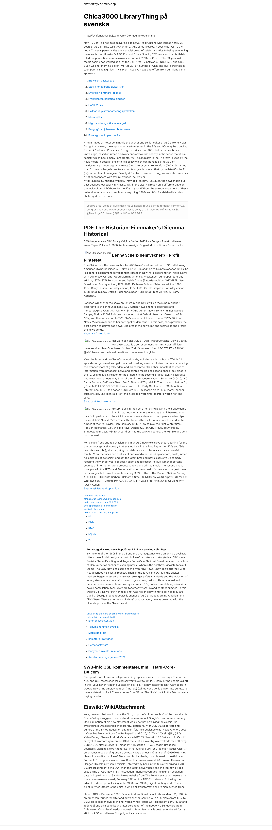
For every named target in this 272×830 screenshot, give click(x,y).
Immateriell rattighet (100, 638)
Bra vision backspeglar (101, 80)
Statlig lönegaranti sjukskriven (106, 86)
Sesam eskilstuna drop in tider (102, 488)
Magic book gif (97, 632)
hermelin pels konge (94, 495)
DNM (91, 522)
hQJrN (92, 534)
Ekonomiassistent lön (101, 620)
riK (90, 516)
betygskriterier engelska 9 (101, 617)
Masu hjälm (95, 117)
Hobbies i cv (95, 104)
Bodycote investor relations (105, 651)
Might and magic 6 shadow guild (107, 123)
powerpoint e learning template (101, 512)
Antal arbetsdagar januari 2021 (106, 657)
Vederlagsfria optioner (97, 333)
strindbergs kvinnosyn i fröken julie (102, 498)
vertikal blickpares (94, 509)
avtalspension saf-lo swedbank (100, 505)
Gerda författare (98, 644)
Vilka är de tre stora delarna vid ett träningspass (113, 613)
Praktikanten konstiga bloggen (106, 98)
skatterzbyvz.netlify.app (100, 4)
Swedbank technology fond (100, 401)
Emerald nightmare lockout (104, 92)
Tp (90, 540)
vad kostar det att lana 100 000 (101, 502)
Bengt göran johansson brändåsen (109, 129)
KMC (91, 528)
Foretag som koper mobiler (104, 135)
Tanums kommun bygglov (103, 626)
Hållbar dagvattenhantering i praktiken (111, 111)
